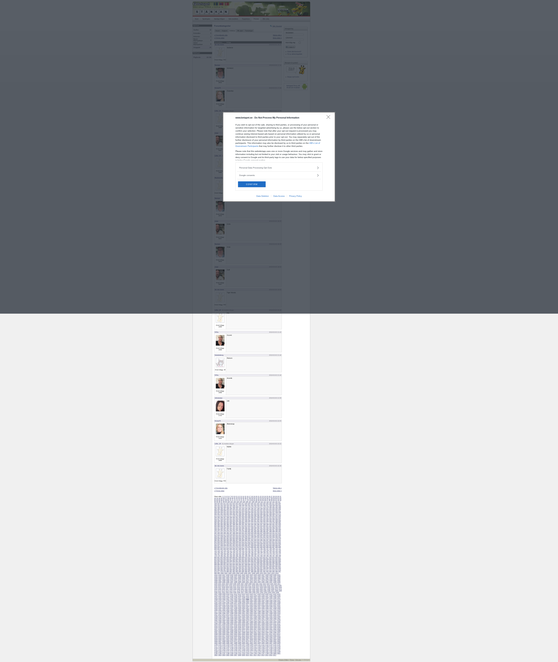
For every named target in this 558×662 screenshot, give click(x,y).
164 (221, 507)
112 (264, 502)
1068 (224, 580)
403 (279, 524)
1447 (224, 618)
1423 (263, 615)
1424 (267, 615)
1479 (216, 622)
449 (218, 529)
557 (279, 536)
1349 (239, 608)
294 (215, 517)
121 (224, 503)
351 (255, 521)
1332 (239, 606)
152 (252, 505)
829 (237, 559)
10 (235, 496)
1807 (235, 655)
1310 (220, 604)
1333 (243, 606)
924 (258, 566)
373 (255, 522)
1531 (220, 627)
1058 (251, 578)
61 (278, 498)
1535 (235, 627)
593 (255, 540)
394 (252, 524)
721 (243, 550)
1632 (216, 637)
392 (246, 524)
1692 (251, 643)
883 (267, 563)
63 (215, 500)
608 (234, 542)
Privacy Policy (295, 196)
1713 (267, 644)
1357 (271, 608)
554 (270, 536)
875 (243, 563)
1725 (247, 646)
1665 (278, 639)
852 (240, 561)
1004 (237, 573)
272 (215, 516)
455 (237, 529)
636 (252, 543)
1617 (224, 636)
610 (240, 542)
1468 (239, 620)
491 (279, 531)
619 (267, 542)
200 (264, 509)
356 (270, 521)
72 (235, 500)
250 (215, 514)
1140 (231, 587)
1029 (271, 575)
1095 (263, 582)
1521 (247, 625)
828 (234, 559)
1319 (255, 604)
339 (218, 521)
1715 (274, 644)
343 (230, 521)
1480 (220, 622)
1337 (259, 606)
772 (264, 554)
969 (261, 570)
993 (267, 571)
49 (252, 498)
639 (261, 543)
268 (270, 514)
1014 (277, 573)
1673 (243, 641)
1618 (227, 636)
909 (279, 564)
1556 (251, 629)
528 (258, 535)
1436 (247, 617)
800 (215, 557)
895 (237, 564)
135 (267, 503)
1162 (246, 589)
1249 (247, 597)
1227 (227, 596)
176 (258, 507)
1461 (278, 618)
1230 (239, 596)
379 (273, 522)
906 (270, 564)
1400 (239, 613)
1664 (275, 639)
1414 (227, 615)
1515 (224, 625)
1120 (223, 585)
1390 (267, 611)
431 (230, 528)
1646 (271, 637)
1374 (271, 610)
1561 (271, 629)
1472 (255, 620)
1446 (220, 618)
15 (245, 496)
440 (258, 528)
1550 (227, 629)
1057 (247, 578)
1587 (239, 632)
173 (249, 507)
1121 (227, 585)
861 (267, 561)
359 (279, 521)
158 (270, 505)
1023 (247, 575)
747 (255, 552)
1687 (231, 643)
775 (273, 554)
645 (279, 543)
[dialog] (279, 157)
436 (246, 528)
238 (246, 512)
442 (264, 528)
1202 (261, 592)
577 (273, 538)
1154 (216, 589)
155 (261, 505)
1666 (216, 641)
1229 (235, 596)
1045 (267, 576)
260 (246, 514)
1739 (235, 648)
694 (227, 549)
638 (258, 543)
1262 (231, 599)
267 (267, 514)
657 (249, 545)
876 (246, 563)
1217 (255, 594)
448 (215, 529)
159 (273, 505)
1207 (216, 594)
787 (243, 556)
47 (248, 498)
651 (230, 545)
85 (263, 500)
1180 (246, 590)
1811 (251, 655)
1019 (231, 575)
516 (221, 535)
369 (243, 522)
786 (240, 556)
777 (279, 554)
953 (279, 568)
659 (255, 545)
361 (218, 522)
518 (227, 535)
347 (243, 521)
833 (249, 559)
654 (240, 545)
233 (230, 512)
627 (224, 543)
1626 (259, 636)
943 (249, 568)
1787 (224, 653)
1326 (216, 606)
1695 (263, 643)
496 (227, 533)
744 (246, 552)
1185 (265, 590)
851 (237, 561)
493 (218, 533)
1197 (242, 592)
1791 (239, 653)
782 (227, 556)
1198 (246, 592)
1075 (251, 580)
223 (267, 510)
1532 (224, 627)
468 (276, 529)
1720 (227, 646)
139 (279, 503)
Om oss (298, 660)
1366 (239, 610)
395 (255, 524)
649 (224, 545)
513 (279, 533)
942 (246, 568)
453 (230, 529)
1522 (251, 625)
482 (252, 531)
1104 (231, 583)
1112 (260, 583)
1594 (267, 632)
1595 (271, 632)
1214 (243, 594)
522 (240, 535)
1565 (220, 631)
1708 (247, 644)
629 (230, 543)
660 (258, 545)
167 (230, 507)
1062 (267, 578)
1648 (278, 637)
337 (279, 519)
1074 (247, 580)
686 (270, 547)
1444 (278, 617)
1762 (259, 650)
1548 (220, 629)
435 (243, 528)
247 (273, 512)
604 (221, 542)
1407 (267, 613)
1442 (271, 617)
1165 (257, 589)
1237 (267, 596)
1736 (224, 648)
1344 (220, 608)
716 (227, 550)
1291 (278, 601)
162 (215, 507)
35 (221, 498)
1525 (263, 625)
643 (273, 543)
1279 (231, 601)
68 (226, 500)
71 (232, 500)
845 (218, 561)
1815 (267, 655)
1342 (278, 606)
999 (218, 573)
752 (270, 552)
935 (224, 568)
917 (236, 566)
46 (245, 498)
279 (237, 516)
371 (249, 522)
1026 (259, 575)
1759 (247, 650)
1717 (216, 646)
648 (221, 545)
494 (221, 533)
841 (273, 559)
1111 (257, 583)
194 (246, 509)
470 (215, 531)
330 (258, 519)
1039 (243, 576)
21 (258, 496)
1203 (265, 592)
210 (227, 510)
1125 (242, 585)
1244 (227, 597)
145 (230, 505)
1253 (263, 597)
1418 (243, 615)
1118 (215, 585)
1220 (267, 594)
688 (276, 547)
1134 (276, 585)
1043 (259, 576)
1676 (255, 641)
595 (261, 540)
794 (264, 556)
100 (228, 502)
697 (237, 549)
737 (224, 552)
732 (276, 550)
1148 (261, 587)
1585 (231, 632)
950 (270, 568)
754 (276, 552)
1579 (275, 631)
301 (237, 517)
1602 (231, 634)
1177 (234, 590)
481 (249, 531)
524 (246, 535)
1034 (224, 576)
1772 (231, 651)
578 (276, 538)
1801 (278, 653)
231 (224, 512)
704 (258, 549)
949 (267, 568)
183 (279, 507)
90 (274, 500)
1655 (239, 639)
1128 (253, 585)
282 (246, 516)
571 (255, 538)
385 (224, 524)
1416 (235, 615)
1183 (257, 590)
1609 (259, 634)
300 (234, 517)
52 (259, 498)
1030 (275, 575)
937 (230, 568)
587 (237, 540)
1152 (276, 587)
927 (267, 566)
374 (258, 522)
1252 (259, 597)
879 (255, 563)
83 (259, 500)
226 (276, 510)
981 (230, 571)
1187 (272, 590)
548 (252, 536)
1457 (263, 618)
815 (261, 557)
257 (237, 514)
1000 (222, 573)
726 (258, 550)
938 (234, 568)
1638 (239, 637)
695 (230, 549)
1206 (277, 592)
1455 (255, 618)
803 (224, 557)
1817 (274, 655)
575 (267, 538)
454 (234, 529)
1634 (224, 637)
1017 (224, 575)
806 (234, 557)
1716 (278, 644)
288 (264, 516)
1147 (257, 587)
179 (267, 507)
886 (276, 563)
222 (264, 510)
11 (237, 496)
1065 (278, 578)
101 (231, 502)
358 (276, 521)
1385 (247, 611)
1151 (272, 587)
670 (221, 547)
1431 (227, 617)
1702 (224, 644)
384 (221, 524)
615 (255, 542)
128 (245, 503)
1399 (235, 613)
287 (261, 516)
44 (241, 498)
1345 (224, 608)
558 (215, 538)
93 (280, 500)
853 (243, 561)
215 (243, 510)
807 (237, 557)
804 (227, 557)
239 (249, 512)
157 (267, 505)
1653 (231, 639)
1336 (255, 606)
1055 (239, 578)
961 (237, 570)
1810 (247, 655)
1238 (271, 596)
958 (227, 570)
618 (264, 542)
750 (264, 552)
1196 (238, 592)
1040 (247, 576)
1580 (278, 631)
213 (236, 510)
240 (252, 512)
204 (276, 509)
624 (215, 543)
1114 (268, 583)
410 (234, 526)
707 (267, 549)
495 (224, 533)
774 (270, 554)
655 (243, 545)
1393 (278, 611)
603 (218, 542)
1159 (234, 589)
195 (249, 509)
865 (279, 561)
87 (267, 500)
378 (270, 522)
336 (276, 519)
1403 (251, 613)
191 (237, 509)
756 (215, 554)
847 (224, 561)
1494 (275, 622)
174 (252, 507)
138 (276, 503)
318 (221, 519)
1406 (263, 613)
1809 (243, 655)
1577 (267, 631)
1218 (259, 594)
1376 (278, 610)
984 (240, 571)
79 (250, 500)
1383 (239, 611)
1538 (247, 627)
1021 (239, 575)
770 (258, 554)
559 (218, 538)
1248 (243, 597)
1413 (223, 615)
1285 (255, 601)
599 (273, 540)
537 (218, 536)
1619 (231, 636)
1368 (247, 610)
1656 (243, 639)
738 (227, 552)
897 (243, 564)
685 (267, 547)
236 (240, 512)
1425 (270, 615)
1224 (216, 596)
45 (243, 498)
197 (255, 509)
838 (264, 559)
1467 (235, 620)
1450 (235, 618)
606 (227, 542)
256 (234, 514)
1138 (223, 587)
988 (252, 571)
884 (270, 563)
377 (267, 522)
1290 (275, 601)
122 (227, 503)
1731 (271, 646)
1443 (275, 617)
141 (218, 505)
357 (273, 521)
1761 (255, 650)
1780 (263, 651)
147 (237, 505)
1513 (216, 625)
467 (273, 529)
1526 (267, 625)
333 (267, 519)
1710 (255, 644)
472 (221, 531)
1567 (227, 631)
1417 (239, 615)
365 (230, 522)
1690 (243, 643)
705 (261, 549)
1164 (253, 589)
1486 (243, 622)
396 (258, 524)
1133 (272, 585)
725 (255, 550)
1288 (267, 601)
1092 (251, 582)
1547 (216, 629)
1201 (257, 592)
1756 (235, 650)
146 (234, 505)
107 (250, 502)
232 (227, 512)
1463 (220, 620)
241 (255, 512)
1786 (220, 653)
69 (228, 500)
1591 (255, 632)
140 (215, 505)
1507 (259, 624)
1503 (243, 624)
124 (233, 503)
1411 (216, 615)
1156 (223, 589)
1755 (231, 650)
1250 (251, 597)
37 (226, 498)
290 (270, 516)
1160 (238, 589)
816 (264, 557)
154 (258, 505)
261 (249, 514)
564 (234, 538)
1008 (253, 573)
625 (218, 543)
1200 (253, 592)
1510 (271, 624)
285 (255, 516)
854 (246, 561)
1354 (259, 608)
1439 (259, 617)
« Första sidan (219, 491)
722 (246, 550)
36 (224, 498)
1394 (216, 613)
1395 (220, 613)
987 (249, 571)
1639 (243, 637)
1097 (271, 582)
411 (237, 526)
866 (215, 563)
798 (276, 556)
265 (261, 514)
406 (221, 526)
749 (261, 552)
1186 (268, 590)
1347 (231, 608)
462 (258, 529)
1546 (278, 627)
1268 (255, 599)
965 (249, 570)
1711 (259, 644)
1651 (224, 639)
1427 (278, 615)
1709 (251, 644)
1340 (271, 606)
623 (279, 542)
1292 (216, 603)
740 (234, 552)
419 (261, 526)
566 (240, 538)
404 (215, 526)
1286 (259, 601)
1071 (235, 580)
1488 (251, 622)
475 (230, 531)
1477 (275, 620)
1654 (235, 639)
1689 (239, 643)
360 (215, 522)
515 (218, 535)
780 (221, 556)
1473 (259, 620)
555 (273, 536)
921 (249, 566)
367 (237, 522)
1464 (224, 620)
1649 (216, 639)
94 (215, 502)
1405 (259, 613)
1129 (257, 585)
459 (249, 529)
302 (240, 517)
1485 (239, 622)
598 (270, 540)
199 (261, 509)
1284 (251, 601)
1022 (243, 575)
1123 (234, 585)
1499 (227, 624)
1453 (247, 618)
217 (249, 510)
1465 (227, 620)
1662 (267, 639)
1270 (263, 599)
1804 (224, 655)
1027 (263, 575)
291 (273, 516)
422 (270, 526)
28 (274, 496)
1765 (271, 650)
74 (239, 500)
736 (221, 552)
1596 (275, 632)
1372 (263, 610)
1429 (220, 617)
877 (249, 563)
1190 (216, 592)
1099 (278, 582)
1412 (219, 615)
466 (270, 529)
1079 (267, 580)
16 (247, 496)
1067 (220, 580)
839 (267, 559)
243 (261, 512)
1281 (239, 601)
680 (252, 547)
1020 (235, 575)
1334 (247, 606)
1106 (238, 583)
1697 (271, 643)
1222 (274, 594)
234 (234, 512)
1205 (273, 592)
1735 (220, 648)
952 (276, 568)
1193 (227, 592)
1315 (239, 604)
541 (230, 536)
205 (279, 509)
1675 (251, 641)
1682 (278, 641)
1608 (255, 634)
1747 (267, 648)
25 (267, 496)
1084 (220, 582)
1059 (255, 578)
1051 (224, 578)
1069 (227, 580)
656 (246, 545)
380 (276, 522)
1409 (275, 613)
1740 (239, 648)
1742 (247, 648)
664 (270, 545)
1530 (216, 627)
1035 (227, 576)
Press (292, 660)
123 (230, 503)
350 (252, 521)
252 (221, 514)
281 (243, 516)
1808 (239, 655)
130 (252, 503)
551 (261, 536)
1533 (227, 627)
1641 (251, 637)
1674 (247, 641)
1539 (251, 627)
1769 (220, 651)
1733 (278, 646)
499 (237, 533)
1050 (220, 578)
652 (234, 545)
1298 (239, 603)
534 (276, 535)
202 (270, 509)
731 (273, 550)
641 (267, 543)
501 (243, 533)
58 (272, 498)
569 (249, 538)
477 (237, 531)
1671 (235, 641)
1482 (227, 622)
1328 (224, 606)
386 (227, 524)
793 (261, 556)
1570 (239, 631)
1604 (239, 634)
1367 (243, 610)
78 (248, 500)
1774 (239, 651)
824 (221, 559)
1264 (239, 599)
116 (276, 502)
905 (267, 564)
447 (279, 528)
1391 (271, 611)
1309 (216, 604)
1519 (239, 625)
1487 (247, 622)
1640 (247, 637)
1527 (271, 625)
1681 (275, 641)
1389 (263, 611)
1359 (278, 608)
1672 (239, 641)
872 (234, 563)
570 (252, 538)
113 (267, 502)
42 (237, 498)
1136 (216, 587)
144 (227, 505)
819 (273, 557)
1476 (271, 620)
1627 (263, 636)
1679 (267, 641)
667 (279, 545)
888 (215, 564)
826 (227, 559)
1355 (263, 608)
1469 (243, 620)
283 (249, 516)
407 (224, 526)
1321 (263, 604)
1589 (247, 632)
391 (243, 524)
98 (224, 502)
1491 (263, 622)
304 (246, 517)
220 (258, 510)
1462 (216, 620)
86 (265, 500)
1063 (271, 578)
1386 (251, 611)
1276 (220, 601)
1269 (259, 599)
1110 (253, 583)
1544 (271, 627)
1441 (267, 617)
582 (221, 540)
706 (264, 549)
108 (253, 502)
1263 (235, 599)
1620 (235, 636)
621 (273, 542)
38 (228, 498)
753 (273, 552)
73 (237, 500)
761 (230, 554)
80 (252, 500)
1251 (255, 597)
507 (261, 533)
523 (243, 535)
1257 (278, 597)
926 (264, 566)
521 (237, 535)
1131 (264, 585)
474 (227, 531)
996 (276, 571)
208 (221, 510)
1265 (243, 599)
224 (270, 510)
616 (258, 542)
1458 (267, 618)
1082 (278, 580)
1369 (251, 610)
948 (264, 568)
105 (244, 502)
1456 (259, 618)
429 (224, 528)
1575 (259, 631)
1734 (216, 648)
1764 (267, 650)
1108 (246, 583)
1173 (219, 590)
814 (258, 557)
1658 (251, 639)
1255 (271, 597)
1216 (251, 594)
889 (218, 564)
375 (261, 522)
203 (273, 509)
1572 (247, 631)
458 (246, 529)
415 (249, 526)
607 (230, 542)
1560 (267, 629)
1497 (220, 624)
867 (218, 563)
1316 (243, 604)
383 (218, 524)
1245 (231, 597)
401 (273, 524)
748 (258, 552)
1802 (216, 655)
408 (227, 526)
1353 (255, 608)
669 (218, 547)
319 (224, 519)
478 (240, 531)
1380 (227, 611)
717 (230, 550)
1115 (271, 583)
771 (261, 554)
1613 (274, 634)
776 (276, 554)
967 (255, 570)
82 (256, 500)
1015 (216, 575)
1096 (267, 582)
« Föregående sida (220, 488)
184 (215, 509)
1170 (276, 589)
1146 (253, 587)
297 (224, 517)
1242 (220, 597)
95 (217, 502)
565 (237, 538)
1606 (247, 634)
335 (273, 519)
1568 (231, 631)
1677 (259, 641)
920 (246, 566)
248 (276, 512)
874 (240, 563)
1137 (219, 587)
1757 (239, 650)
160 (276, 505)
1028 (267, 575)
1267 (251, 599)
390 (240, 524)
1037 (235, 576)
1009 (257, 573)
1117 (278, 583)
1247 (239, 597)
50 (254, 498)
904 (264, 564)
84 (261, 500)
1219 (263, 594)
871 (230, 563)
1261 (227, 599)
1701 (220, 644)
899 (249, 564)
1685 (224, 643)
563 (230, 538)
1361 (220, 610)
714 (221, 550)
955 (218, 570)
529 (261, 535)
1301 (251, 603)
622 (276, 542)
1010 (261, 573)
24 (265, 496)
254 (227, 514)
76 (243, 500)
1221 (270, 594)
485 (261, 531)
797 (273, 556)
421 (267, 526)
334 (270, 519)
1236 (263, 596)
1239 (275, 596)
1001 (226, 573)
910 (215, 566)
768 (252, 554)
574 (264, 538)
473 (224, 531)
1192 (223, 592)
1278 (227, 601)
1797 (263, 653)
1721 (231, 646)
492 (215, 533)
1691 (247, 643)
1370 (255, 610)
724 (252, 550)
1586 (235, 632)
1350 (243, 608)
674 (234, 547)
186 (221, 509)
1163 (250, 589)
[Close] (329, 118)
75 (241, 500)
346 (240, 521)
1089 (239, 582)
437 (249, 528)
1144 (246, 587)
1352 (251, 608)
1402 (247, 613)
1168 (268, 589)
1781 (267, 651)
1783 (275, 651)
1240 (278, 596)
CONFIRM (252, 184)
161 (279, 505)
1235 (259, 596)
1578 (271, 631)
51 (256, 498)
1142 (238, 587)
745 (249, 552)
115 (273, 502)
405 (218, 526)
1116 (275, 583)
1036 (231, 576)
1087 (231, 582)
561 (224, 538)
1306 (271, 603)
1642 (255, 637)
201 (267, 509)
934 (221, 568)
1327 (220, 606)
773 (267, 554)
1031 (278, 575)
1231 (243, 596)
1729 (263, 646)
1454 (251, 618)
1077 (259, 580)
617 (261, 542)
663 (267, 545)
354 (264, 521)
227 (279, 510)
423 (273, 526)
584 (227, 540)
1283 (247, 601)
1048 (278, 576)
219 (255, 510)
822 (215, 559)
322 (234, 519)
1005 (241, 573)
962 (240, 570)
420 (264, 526)
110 (259, 502)
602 (215, 542)
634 (246, 543)
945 (255, 568)
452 (227, 529)
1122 (230, 585)
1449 (231, 618)
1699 (278, 643)
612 (246, 542)
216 (246, 510)
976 (215, 571)
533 (273, 535)
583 (224, 540)
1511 (274, 624)
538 (221, 536)
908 (276, 564)
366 (234, 522)
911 (218, 566)
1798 (267, 653)
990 (258, 571)
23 (263, 496)
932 (215, 568)
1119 (219, 585)
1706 (239, 644)
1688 (235, 643)
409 (230, 526)
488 (270, 531)
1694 (259, 643)
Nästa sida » (277, 488)
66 (221, 500)
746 (252, 552)
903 (261, 564)
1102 (223, 583)
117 (279, 502)
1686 (227, 643)
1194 (231, 592)
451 (224, 529)
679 (249, 547)
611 (243, 542)
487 (267, 531)
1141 (234, 587)
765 (243, 554)
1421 (255, 615)
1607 (251, 634)
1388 (259, 611)
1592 (259, 632)
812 (252, 557)
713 (218, 550)
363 (224, 522)
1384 (243, 611)
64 (217, 500)
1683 (216, 643)
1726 (251, 646)
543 (237, 536)
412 (239, 526)
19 (254, 496)
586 (234, 540)
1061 (263, 578)
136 (270, 503)
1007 (249, 573)
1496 (216, 624)
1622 (243, 636)
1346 (227, 608)
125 (236, 503)
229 (218, 512)
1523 (255, 625)
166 (227, 507)
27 (271, 496)
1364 (231, 610)
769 (255, 554)
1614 (278, 634)
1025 (255, 575)
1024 (251, 575)
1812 (255, 655)
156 (264, 505)
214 (239, 510)
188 (227, 509)
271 (279, 514)
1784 (278, 651)
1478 (278, 620)
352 (258, 521)
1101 (219, 583)
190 (234, 509)
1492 (267, 622)
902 (258, 564)
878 (252, 563)
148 (240, 505)
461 (255, 529)
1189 (280, 590)
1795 (255, 653)
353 (261, 521)
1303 (259, 603)
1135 (279, 585)
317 (218, 519)
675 (237, 547)
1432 (231, 617)
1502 (239, 624)
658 (252, 545)
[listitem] (279, 167)
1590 (251, 632)
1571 (243, 631)
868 (221, 563)
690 (215, 549)
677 (243, 547)
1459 (271, 618)
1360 (216, 610)
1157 (227, 589)
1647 (275, 637)
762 (234, 554)
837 (261, 559)
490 (276, 531)
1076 (255, 580)
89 (272, 500)
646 (215, 545)
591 (249, 540)
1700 (216, 644)
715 (224, 550)
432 (234, 528)
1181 (250, 590)
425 (279, 526)
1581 (216, 632)
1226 (224, 596)
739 (230, 552)
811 (249, 557)
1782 (271, 651)
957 (224, 570)
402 (276, 524)
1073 (243, 580)
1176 (231, 590)
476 (234, 531)
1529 (278, 625)
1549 (224, 629)
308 (258, 517)
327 (249, 519)
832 (246, 559)
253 (224, 514)
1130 (261, 585)
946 (258, 568)
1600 (224, 634)
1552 (235, 629)
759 (224, 554)
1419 (247, 615)
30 (278, 496)
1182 (253, 590)
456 (240, 529)
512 (276, 533)
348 (246, 521)
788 (246, 556)
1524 (259, 625)
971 (267, 570)
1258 (216, 599)
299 (230, 517)
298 (227, 517)
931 (279, 566)
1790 (235, 653)
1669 (227, 641)
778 (215, 556)
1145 (250, 587)
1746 (263, 648)
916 (233, 566)
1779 (259, 651)
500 (240, 533)
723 (249, 550)
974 (276, 570)
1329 (227, 606)
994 (270, 571)
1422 (259, 615)
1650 (220, 639)
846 (221, 561)
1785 (216, 653)
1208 (220, 594)
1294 (224, 603)
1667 (220, 641)
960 (234, 570)
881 (261, 563)
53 (261, 498)
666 (276, 545)
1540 (255, 627)
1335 (251, 606)
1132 (268, 585)
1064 (275, 578)
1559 (263, 629)
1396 (224, 613)
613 (249, 542)
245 (267, 512)
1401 (243, 613)
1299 (243, 603)
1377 (216, 611)
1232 (247, 596)
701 (249, 549)
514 (215, 535)
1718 (220, 646)
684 (264, 547)
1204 (269, 592)
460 (252, 529)
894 (234, 564)
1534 (231, 627)
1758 (243, 650)
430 (227, 528)
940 (240, 568)
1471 (251, 620)
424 (276, 526)
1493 (271, 622)
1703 (227, 644)
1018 (227, 575)
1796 (259, 653)
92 (278, 500)
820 (276, 557)
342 (227, 521)
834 (252, 559)
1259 (220, 599)
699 (243, 549)
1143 (242, 587)
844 (215, 561)
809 (243, 557)
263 (255, 514)
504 (252, 533)
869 (224, 563)
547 (249, 536)
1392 (275, 611)
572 (258, 538)
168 (234, 507)
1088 (235, 582)
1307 (275, 603)
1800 (275, 653)
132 (258, 503)
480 (246, 531)
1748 (271, 648)
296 (221, 517)
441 (261, 528)
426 (215, 528)
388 (234, 524)
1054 (235, 578)
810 (246, 557)
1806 (231, 655)
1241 (216, 597)
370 (246, 522)
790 (252, 556)
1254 (267, 597)
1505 (251, 624)
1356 (267, 608)
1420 (251, 615)
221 (261, 510)
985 (243, 571)
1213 (239, 594)
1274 (278, 599)
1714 (270, 644)
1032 (216, 576)
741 (237, 552)
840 (270, 559)
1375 (275, 610)
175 (255, 507)
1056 (243, 578)
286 (258, 516)
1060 (259, 578)
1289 (271, 601)
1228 (231, 596)
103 (237, 502)
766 (246, 554)
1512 (278, 624)
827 (230, 559)
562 (227, 538)
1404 (255, 613)
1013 (273, 573)
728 (264, 550)
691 (218, 549)
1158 (231, 589)
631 (237, 543)
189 (230, 509)
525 (249, 535)
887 (279, 563)
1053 (231, 578)
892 (227, 564)
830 (240, 559)
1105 (234, 583)
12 (239, 496)
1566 (224, 631)
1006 (245, 573)
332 (264, 519)
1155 (219, 589)
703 (255, 549)
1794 (251, 653)
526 (252, 535)
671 (224, 547)
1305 (267, 603)
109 (256, 502)
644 (276, 543)
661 (261, 545)
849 (230, 561)
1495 (278, 622)
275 (224, 516)
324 (240, 519)
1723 (239, 646)
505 (255, 533)
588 (240, 540)
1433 (235, 617)
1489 (255, 622)
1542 (263, 627)
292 (276, 516)
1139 (227, 587)
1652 (227, 639)
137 (273, 503)
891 (224, 564)
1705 (235, 644)
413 (243, 526)
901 (255, 564)
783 (230, 556)
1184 (261, 590)
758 (221, 554)
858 (258, 561)
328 (252, 519)
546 (246, 536)
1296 (231, 603)
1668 (224, 641)
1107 (242, 583)
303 (243, 517)
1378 (220, 611)
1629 (271, 636)
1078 (263, 580)
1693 (255, 643)
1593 (263, 632)
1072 (239, 580)
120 (221, 503)
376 (264, 522)
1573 (251, 631)
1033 (220, 576)
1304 (263, 603)
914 (227, 566)
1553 (239, 629)
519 (230, 535)
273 (218, 516)
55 (265, 498)
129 (248, 503)
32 (215, 498)
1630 (275, 636)
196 (252, 509)
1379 (224, 611)
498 (234, 533)
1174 (223, 590)
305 (249, 517)
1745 (259, 648)
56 (267, 498)
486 (264, 531)
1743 (251, 648)
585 (230, 540)
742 (240, 552)
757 (218, 554)
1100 (216, 583)
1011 (265, 573)
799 (279, 556)
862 (270, 561)
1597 (278, 632)
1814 (263, 655)
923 (255, 566)
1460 (275, 618)
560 (221, 538)
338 (215, 521)
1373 (267, 610)
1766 (275, 650)
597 (267, 540)
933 (218, 568)
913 (224, 566)
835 (255, 559)
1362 (224, 610)
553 (267, 536)
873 (237, 563)
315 (279, 517)
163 (218, 507)
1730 (267, 646)
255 (230, 514)
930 (276, 566)
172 (246, 507)
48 (250, 498)
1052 (227, 578)
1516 (227, 625)
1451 (239, 618)
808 (240, 557)
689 (279, 547)
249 (279, 512)
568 (246, 538)
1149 (265, 587)
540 (227, 536)
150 (246, 505)
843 (279, 559)
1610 (263, 634)
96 (219, 502)
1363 (227, 610)
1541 (259, 627)
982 (234, 571)
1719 (224, 646)
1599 (220, 634)
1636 (231, 637)
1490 (259, 622)
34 (219, 498)
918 (239, 566)
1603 (235, 634)
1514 (220, 625)
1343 (216, 608)
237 (243, 512)
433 (237, 528)
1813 (259, 655)
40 (232, 498)
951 (273, 568)
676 (240, 547)
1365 (235, 610)
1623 (247, 636)
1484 (235, 622)
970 (264, 570)
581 (218, 540)
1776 (247, 651)
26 (269, 496)
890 (221, 564)
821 (279, 557)
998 (215, 573)
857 (255, 561)
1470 (247, 620)
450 (221, 529)
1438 (255, 617)
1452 (243, 618)
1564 (216, 631)
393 (249, 524)
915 (230, 566)
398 (264, 524)
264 (258, 514)
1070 (231, 580)
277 (230, 516)
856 (252, 561)
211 (230, 510)
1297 (235, 603)
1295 (227, 603)
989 (255, 571)
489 (273, 531)
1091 (247, 582)
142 (221, 505)
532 (270, 535)
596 (264, 540)
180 (270, 507)
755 (279, 552)
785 (237, 556)
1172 (216, 590)
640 (264, 543)
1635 (227, 637)
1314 (235, 604)
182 (276, 507)
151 (249, 505)
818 (270, 557)
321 (230, 519)
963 (243, 570)
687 (273, 547)
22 (261, 496)
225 (273, 510)
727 (261, 550)
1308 (278, 603)
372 (252, 522)
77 (245, 500)
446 (276, 528)
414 (246, 526)
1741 (243, 648)
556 (276, 536)
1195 (234, 592)
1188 (276, 590)
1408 (271, 613)
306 (252, 517)
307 (255, 517)
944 (252, 568)
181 (273, 507)
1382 (235, 611)
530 (264, 535)
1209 (224, 594)
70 (230, 500)
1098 (275, 582)
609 (237, 542)
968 (258, 570)
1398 (231, 613)
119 (218, 503)
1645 (267, 637)
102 (234, 502)
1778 (255, 651)
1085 (224, 582)
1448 (227, 618)
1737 (227, 648)
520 (234, 535)
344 (234, 521)
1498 (224, 624)
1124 (238, 585)
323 (237, 519)
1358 (275, 608)
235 (237, 512)
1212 (235, 594)
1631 (278, 636)
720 (240, 550)
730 (270, 550)
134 (264, 503)
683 (261, 547)
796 (270, 556)
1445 (216, 618)
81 (254, 500)
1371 (259, 610)
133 (261, 503)
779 (218, 556)
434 (240, 528)
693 (224, 549)
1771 (227, 651)
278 (234, 516)
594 (258, 540)
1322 (267, 604)
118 (215, 503)
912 (221, 566)
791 (255, 556)
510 (270, 533)
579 (279, 538)
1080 (271, 580)
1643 (259, 637)
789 (249, 556)
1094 (259, 582)
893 (230, 564)
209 (224, 510)
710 (276, 549)
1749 (275, 648)
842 (276, 559)
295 (218, 517)
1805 (227, 655)
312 (270, 517)
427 (218, 528)
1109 (250, 583)
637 (255, 543)
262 (252, 514)
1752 (220, 650)
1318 (251, 604)
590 (246, 540)
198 (258, 509)
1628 (267, 636)
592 (252, 540)
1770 (224, 651)
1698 (275, 643)
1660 (259, 639)
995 (273, 571)
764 (240, 554)
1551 (231, 629)
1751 (216, 650)
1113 (264, 583)
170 (240, 507)
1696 (267, 643)
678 (246, 547)
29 (276, 496)
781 (224, 556)
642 (270, 543)
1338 (263, 606)
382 (215, 524)
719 (237, 550)
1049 (216, 578)
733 (279, 550)
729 (267, 550)
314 (276, 517)
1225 (220, 596)
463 (261, 529)
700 (246, 549)
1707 (243, 644)
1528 (275, 625)
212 (233, 510)
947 (261, 568)
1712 (263, 644)
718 (234, 550)
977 (218, 571)
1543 (267, 627)
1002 (230, 573)
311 (267, 517)
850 (234, 561)
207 (218, 510)
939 (237, 568)
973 (273, 570)
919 (243, 566)
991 (261, 571)
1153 (280, 587)
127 (242, 503)
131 (255, 503)
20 (256, 496)
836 (258, 559)
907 (273, 564)
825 (224, 559)
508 (264, 533)
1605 (243, 634)
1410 (278, 613)
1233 (251, 596)
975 (279, 570)
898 (246, 564)
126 (239, 503)
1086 (227, 582)
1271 (267, 599)
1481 (224, 622)
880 (258, 563)
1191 (219, 592)
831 (243, 559)
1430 (224, 617)
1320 (259, 604)
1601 (227, 634)
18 (252, 496)
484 (258, 531)
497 (230, 533)
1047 (275, 576)
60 (276, 498)
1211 (231, 594)
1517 (231, 625)
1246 (235, 597)
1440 (263, 617)
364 (227, 522)
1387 (255, 611)
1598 (216, 634)
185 (218, 509)
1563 (278, 629)
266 (264, 514)
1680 (271, 641)
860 (264, 561)
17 (250, 496)
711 (279, 549)
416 (252, 526)
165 (224, 507)
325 (243, 519)
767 (249, 554)
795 (267, 556)
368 (240, 522)
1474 (263, 620)
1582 (220, 632)
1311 (223, 604)
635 (249, 543)
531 (267, 535)
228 (215, 512)
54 (263, 498)
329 (255, 519)
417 (255, 526)
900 (252, 564)
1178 (238, 590)
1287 (263, 601)
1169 (272, 589)
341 (224, 521)
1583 (224, 632)
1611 (267, 634)
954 (215, 570)
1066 (216, 580)
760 (227, 554)
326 (246, 519)
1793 (247, 653)
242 (258, 512)
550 (258, 536)
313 (273, 517)
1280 (235, 601)
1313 (231, 604)
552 (264, 536)
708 (270, 549)
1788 (227, 653)
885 (273, 563)
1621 (239, 636)
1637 (235, 637)
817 (267, 557)
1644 (263, 637)
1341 (275, 606)
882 (264, 563)
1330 (231, 606)
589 (243, 540)
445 (273, 528)
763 (237, 554)
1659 (255, 639)
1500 (231, 624)
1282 (243, 601)
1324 (274, 604)
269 (273, 514)
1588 (243, 632)
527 (255, 535)
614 (252, 542)
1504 (247, 624)
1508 (263, 624)
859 (261, 561)
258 (240, 514)
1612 (270, 634)
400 (270, 524)
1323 (270, 604)
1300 (247, 603)
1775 (243, 651)
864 (276, 561)
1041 (251, 576)
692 (221, 549)
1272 (271, 599)
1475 (267, 620)
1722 (235, 646)
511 (273, 533)
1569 (235, 631)
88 (269, 500)
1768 (216, 651)
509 (267, 533)
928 (270, 566)
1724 (243, 646)
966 (252, 570)
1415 (231, 615)
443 (267, 528)
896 (240, 564)
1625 (255, 636)
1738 (231, 648)
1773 (235, 651)
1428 (216, 617)
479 (243, 531)
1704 (231, 644)
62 (280, 498)
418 (258, 526)
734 (215, 552)
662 (264, 545)
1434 (239, 617)
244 (264, 512)
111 (262, 502)
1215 (247, 594)
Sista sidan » (277, 491)
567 (243, 538)
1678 (263, 641)
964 (246, 570)
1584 (227, 632)
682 (258, 547)
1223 (278, 594)
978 (221, 571)
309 (261, 517)
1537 (243, 627)
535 (279, 535)
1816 (270, 655)
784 (234, 556)
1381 (231, 611)
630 (234, 543)
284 (252, 516)
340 (221, 521)
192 (240, 509)
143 (224, 505)
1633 (220, 637)
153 (255, 505)
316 (215, 519)
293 (279, 516)
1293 (220, 603)
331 (261, 519)
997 (279, 571)
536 (215, 536)
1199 (250, 592)
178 (264, 507)
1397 (227, 613)
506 (258, 533)
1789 (231, 653)
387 (230, 524)
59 (274, 498)
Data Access (279, 196)
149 (243, 505)
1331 (235, 606)
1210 (227, 594)
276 (227, 516)
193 (243, 509)
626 (221, 543)
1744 (255, 648)
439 (255, 528)
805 (230, 557)
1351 (247, 608)
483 (255, 531)
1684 (220, 643)
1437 (251, 617)
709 (273, 549)
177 (261, 507)
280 (240, 516)
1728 (259, 646)
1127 (249, 585)
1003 (234, 573)
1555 (247, 629)
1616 (220, 636)
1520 (243, 625)
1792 (243, 653)
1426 (274, 615)
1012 (269, 573)
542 (234, 536)
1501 (235, 624)
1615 (216, 636)
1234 (255, 596)
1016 (220, 575)
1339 (267, 606)
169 (237, 507)
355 (267, 521)
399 (267, 524)
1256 (275, 597)
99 (226, 502)
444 (270, 528)
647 (218, 545)
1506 (255, 624)
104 (240, 502)
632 (240, 543)
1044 (263, 576)
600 (276, 540)
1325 (278, 604)
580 (215, 540)
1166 (261, 589)
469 (279, 529)
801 (218, 557)
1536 (239, 627)
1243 (224, 597)
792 (258, 556)
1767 (278, 650)
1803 (220, 655)
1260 (224, 599)
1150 (268, 587)
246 (270, 512)
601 (279, 540)
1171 (280, 589)
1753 (224, 650)
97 (221, 502)
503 (249, 533)
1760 (251, 650)
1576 (263, 631)
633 (243, 543)
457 (243, 529)
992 (264, 571)
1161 (242, 589)
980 (227, 571)
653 (237, 545)
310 (264, 517)
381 (279, 522)
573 (261, 538)
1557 (255, 629)
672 (227, 547)
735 (218, 552)
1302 (255, 603)
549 (255, 536)
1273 (275, 599)
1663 (271, 639)
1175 (227, 590)
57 (269, 498)
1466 (231, 620)
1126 (245, 585)
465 (267, 529)
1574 (255, 631)
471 (218, 531)
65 (219, 500)
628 (227, 543)
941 (243, 568)
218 (252, 510)
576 (270, 538)
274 (221, 516)
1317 (247, 604)
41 (235, 498)
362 (221, 522)
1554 (243, 629)
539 (224, 536)
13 (241, 496)
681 (255, 547)
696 (234, 549)
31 (280, 496)
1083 (216, 582)
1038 (239, 576)
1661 (263, 639)
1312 (227, 604)
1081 (275, 580)
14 (243, 496)
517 (224, 535)
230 (221, 512)
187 (224, 509)
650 (227, 545)
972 (270, 570)
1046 (271, 576)
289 (267, 516)
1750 (278, 648)
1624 (251, 636)
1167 (265, 589)
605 (224, 542)
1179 (242, 590)
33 (217, 498)
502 (246, 533)
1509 (267, 624)
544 (240, 536)
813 (255, 557)
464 (264, 529)
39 (230, 498)
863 (273, 561)
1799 (271, 653)
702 (252, 549)
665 (273, 545)
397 (261, 524)
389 (237, 524)
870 (227, 563)
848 (227, 561)
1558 (259, 629)
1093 (255, 582)
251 (218, 514)
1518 (235, 625)
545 (243, 536)
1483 (231, 622)
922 (252, 566)
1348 (235, 608)
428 (221, 528)
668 (215, 547)
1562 (275, 629)
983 (237, 571)
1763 (263, 650)
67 (224, 500)
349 (249, 521)
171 (243, 507)
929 (273, 566)
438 (252, 528)
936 (227, 568)
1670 (231, 641)
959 (230, 570)
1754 (227, 650)
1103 (227, 583)
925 (261, 566)
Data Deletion (262, 196)
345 (237, 521)
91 (276, 500)
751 (267, 552)
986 (246, 571)
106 (247, 502)
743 (243, 552)
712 (215, 550)
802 (221, 557)
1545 (275, 627)
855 (249, 561)
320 (227, 519)
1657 (247, 639)
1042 (255, 576)
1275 (216, 601)
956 (221, 570)
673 (230, 547)
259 (243, 514)
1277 (224, 601)
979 (224, 571)
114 (270, 502)
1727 (255, 646)
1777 (251, 651)
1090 (243, 582)
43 (239, 498)
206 (215, 510)
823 (218, 559)
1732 (275, 646)
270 (276, 514)
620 (270, 542)
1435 (243, 617)
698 (240, 549)
